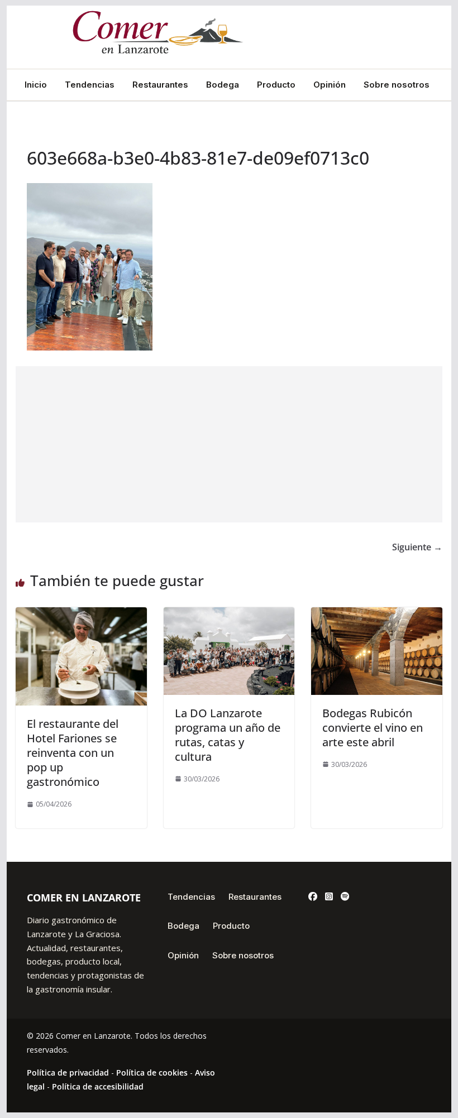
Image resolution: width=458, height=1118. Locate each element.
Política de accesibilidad (98, 1086)
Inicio (36, 85)
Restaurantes (160, 85)
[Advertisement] (229, 444)
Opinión (329, 85)
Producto (276, 85)
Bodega (222, 85)
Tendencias (90, 85)
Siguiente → (417, 547)
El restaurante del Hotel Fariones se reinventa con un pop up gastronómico (72, 752)
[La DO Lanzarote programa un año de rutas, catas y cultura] (229, 615)
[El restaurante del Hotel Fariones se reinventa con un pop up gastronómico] (81, 615)
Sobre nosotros (397, 85)
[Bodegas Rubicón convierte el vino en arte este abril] (376, 615)
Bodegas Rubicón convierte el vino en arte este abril (372, 728)
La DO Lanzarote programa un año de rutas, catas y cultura (227, 735)
